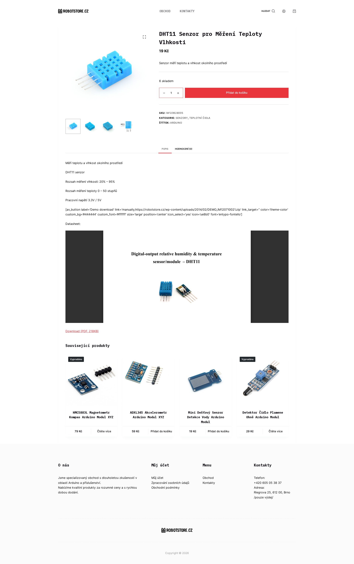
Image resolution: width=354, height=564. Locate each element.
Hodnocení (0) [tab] (183, 148)
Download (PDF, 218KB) (82, 331)
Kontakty (187, 11)
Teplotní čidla (199, 117)
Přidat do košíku (236, 93)
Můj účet (157, 478)
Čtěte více (104, 431)
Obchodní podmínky (165, 487)
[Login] (283, 11)
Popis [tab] (165, 148)
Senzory (182, 117)
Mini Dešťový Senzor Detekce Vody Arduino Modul (205, 417)
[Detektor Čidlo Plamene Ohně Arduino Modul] (263, 380)
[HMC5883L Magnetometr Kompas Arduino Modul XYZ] (91, 380)
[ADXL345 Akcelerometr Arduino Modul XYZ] (148, 380)
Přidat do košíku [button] (161, 431)
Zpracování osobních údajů (170, 483)
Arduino (176, 122)
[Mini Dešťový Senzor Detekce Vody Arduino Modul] (205, 380)
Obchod (165, 11)
